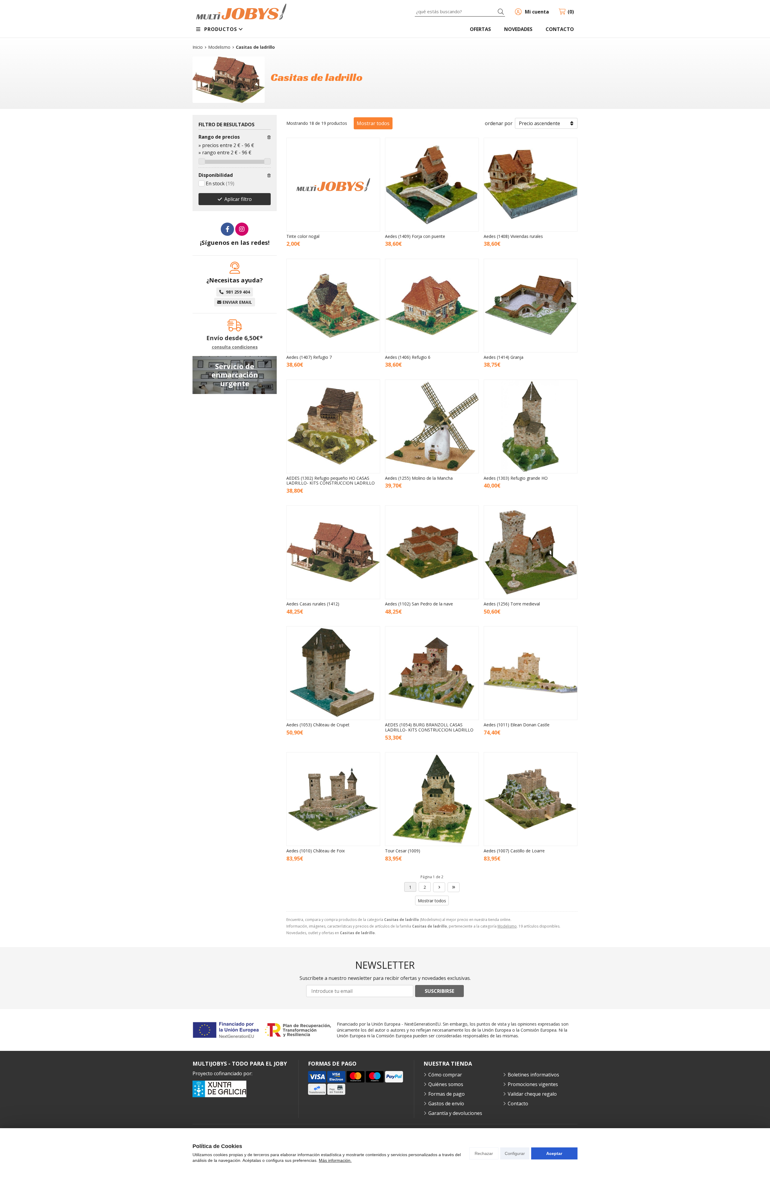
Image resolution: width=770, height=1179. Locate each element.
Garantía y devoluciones (455, 1113)
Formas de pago (446, 1094)
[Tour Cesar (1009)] (432, 799)
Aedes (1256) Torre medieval (512, 604)
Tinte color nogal (302, 236)
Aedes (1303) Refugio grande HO (516, 478)
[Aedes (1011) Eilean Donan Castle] (530, 673)
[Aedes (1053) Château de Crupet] (333, 673)
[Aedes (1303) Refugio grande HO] (530, 426)
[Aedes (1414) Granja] (530, 305)
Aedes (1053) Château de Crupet (318, 725)
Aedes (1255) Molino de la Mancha (419, 478)
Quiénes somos (445, 1084)
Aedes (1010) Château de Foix (315, 851)
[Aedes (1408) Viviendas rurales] (530, 184)
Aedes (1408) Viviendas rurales (513, 236)
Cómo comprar (445, 1074)
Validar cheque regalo (532, 1094)
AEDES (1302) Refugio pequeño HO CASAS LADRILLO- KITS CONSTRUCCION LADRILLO (330, 480)
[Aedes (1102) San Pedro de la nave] (432, 552)
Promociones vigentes (533, 1084)
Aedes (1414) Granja (503, 357)
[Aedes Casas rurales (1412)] (333, 552)
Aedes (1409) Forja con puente (415, 236)
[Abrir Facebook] (227, 229)
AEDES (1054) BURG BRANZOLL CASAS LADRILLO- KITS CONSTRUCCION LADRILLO (429, 727)
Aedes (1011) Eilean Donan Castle (517, 725)
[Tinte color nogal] (333, 184)
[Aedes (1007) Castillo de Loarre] (530, 799)
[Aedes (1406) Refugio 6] (432, 305)
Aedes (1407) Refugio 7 (309, 357)
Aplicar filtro (238, 199)
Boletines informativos (533, 1074)
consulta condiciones (235, 347)
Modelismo (507, 926)
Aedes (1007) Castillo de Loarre (514, 851)
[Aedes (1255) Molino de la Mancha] (432, 426)
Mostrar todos (373, 123)
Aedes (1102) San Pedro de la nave (419, 604)
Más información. (335, 1160)
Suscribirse (439, 991)
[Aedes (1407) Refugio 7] (333, 305)
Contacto (518, 1103)
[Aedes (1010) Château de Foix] (333, 799)
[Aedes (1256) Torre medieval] (530, 552)
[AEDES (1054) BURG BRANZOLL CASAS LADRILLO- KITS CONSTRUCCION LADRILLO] (432, 673)
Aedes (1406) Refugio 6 (407, 357)
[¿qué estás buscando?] (460, 11)
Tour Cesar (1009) (402, 851)
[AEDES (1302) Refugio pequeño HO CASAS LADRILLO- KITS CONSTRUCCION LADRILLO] (333, 426)
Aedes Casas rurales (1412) (312, 604)
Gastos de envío (446, 1103)
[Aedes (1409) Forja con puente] (432, 184)
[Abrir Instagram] (242, 229)
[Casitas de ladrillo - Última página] (439, 887)
